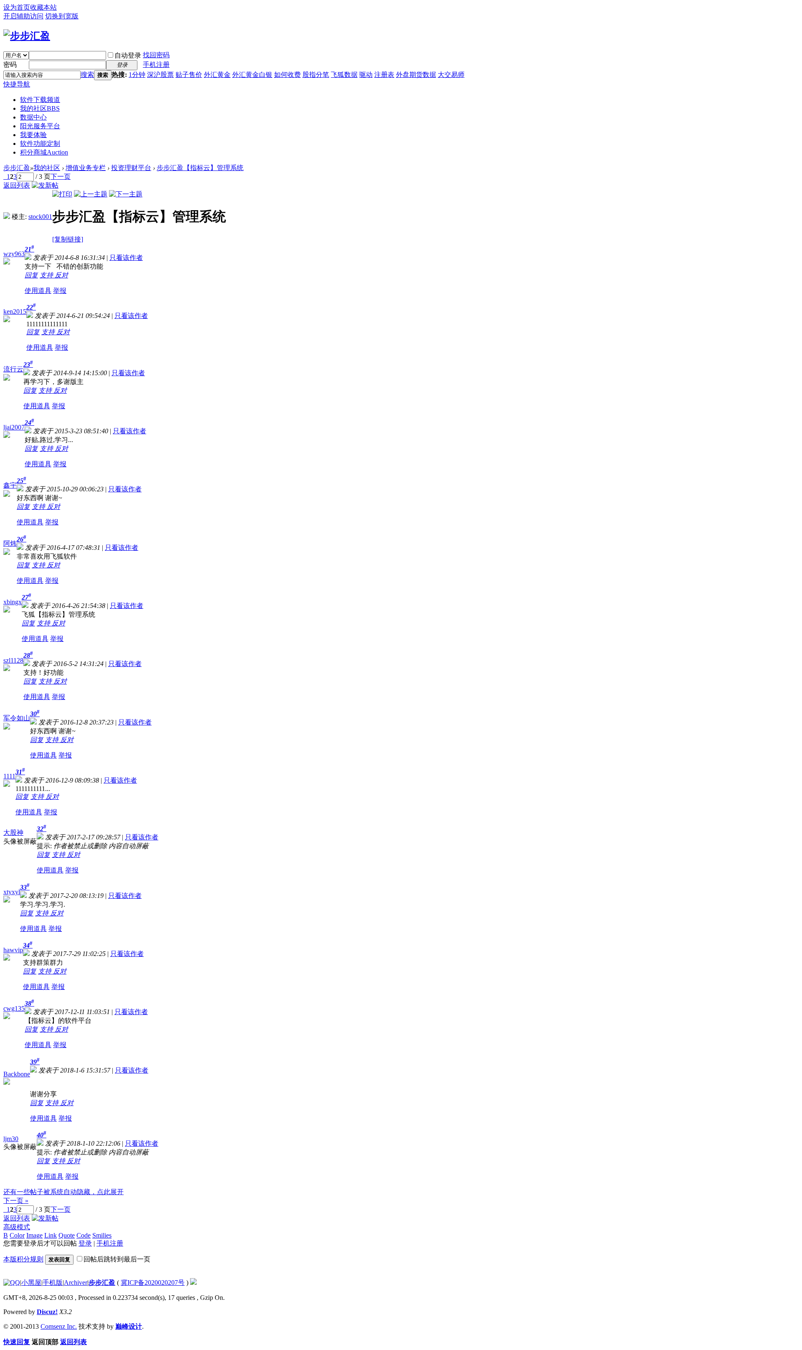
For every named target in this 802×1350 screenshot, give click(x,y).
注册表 (384, 74)
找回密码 (156, 54)
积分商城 (44, 152)
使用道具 (38, 290)
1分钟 (137, 74)
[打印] (62, 194)
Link (50, 1235)
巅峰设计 (128, 1326)
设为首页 (16, 7)
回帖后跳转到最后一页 (117, 1259)
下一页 (61, 176)
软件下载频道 (40, 99)
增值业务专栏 (86, 167)
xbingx (12, 601)
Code (83, 1235)
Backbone (16, 1074)
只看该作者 (126, 257)
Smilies (102, 1235)
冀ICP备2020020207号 (153, 1282)
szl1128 (13, 660)
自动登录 (127, 55)
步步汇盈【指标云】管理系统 (200, 167)
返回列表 (16, 185)
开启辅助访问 (23, 16)
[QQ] (11, 1282)
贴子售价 (188, 74)
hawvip (13, 949)
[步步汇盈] (26, 36)
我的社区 (40, 108)
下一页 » (15, 1200)
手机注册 (156, 64)
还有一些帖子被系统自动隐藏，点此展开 (63, 1191)
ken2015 (14, 311)
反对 (61, 275)
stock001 (40, 216)
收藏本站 (43, 7)
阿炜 (10, 543)
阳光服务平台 (40, 126)
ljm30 (10, 1138)
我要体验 (33, 134)
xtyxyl (11, 891)
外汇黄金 (217, 74)
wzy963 (14, 253)
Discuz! (47, 1311)
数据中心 (33, 117)
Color (17, 1235)
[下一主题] (125, 194)
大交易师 (451, 74)
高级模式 (16, 1227)
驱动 (366, 74)
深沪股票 (160, 74)
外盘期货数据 (416, 74)
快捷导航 (16, 84)
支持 (47, 275)
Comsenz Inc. (59, 1326)
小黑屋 (31, 1282)
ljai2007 (14, 427)
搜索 (87, 74)
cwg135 (14, 1008)
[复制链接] (67, 239)
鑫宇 (10, 485)
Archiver (75, 1282)
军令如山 (16, 718)
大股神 (13, 832)
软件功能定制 (40, 143)
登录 (85, 1243)
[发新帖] (45, 185)
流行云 (13, 369)
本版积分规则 (23, 1259)
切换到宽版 (62, 16)
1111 (9, 776)
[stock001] (6, 216)
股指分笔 (315, 74)
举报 (59, 290)
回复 (31, 275)
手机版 (53, 1282)
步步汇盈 (16, 167)
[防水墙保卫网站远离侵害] (193, 1282)
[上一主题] (90, 194)
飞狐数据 (344, 74)
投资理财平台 (131, 167)
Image (34, 1235)
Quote (66, 1235)
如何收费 (287, 74)
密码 (10, 64)
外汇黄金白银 (252, 74)
